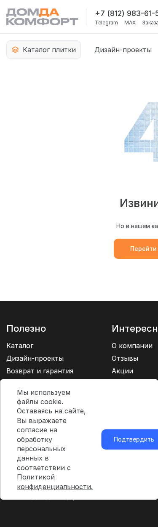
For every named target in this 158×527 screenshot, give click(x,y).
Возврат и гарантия (39, 371)
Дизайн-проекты (123, 49)
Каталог (19, 345)
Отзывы (125, 358)
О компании (132, 345)
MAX (130, 22)
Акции (122, 371)
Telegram (106, 22)
